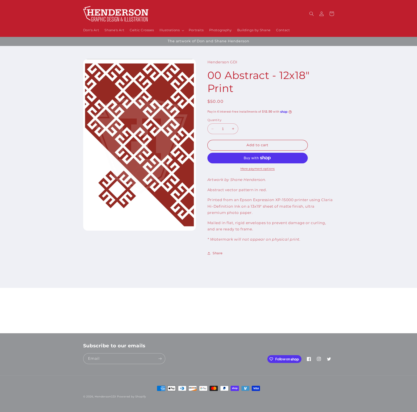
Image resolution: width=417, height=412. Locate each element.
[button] (171, 30)
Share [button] (218, 253)
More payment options (257, 168)
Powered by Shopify (131, 396)
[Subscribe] (244, 328)
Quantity (214, 120)
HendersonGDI (105, 396)
